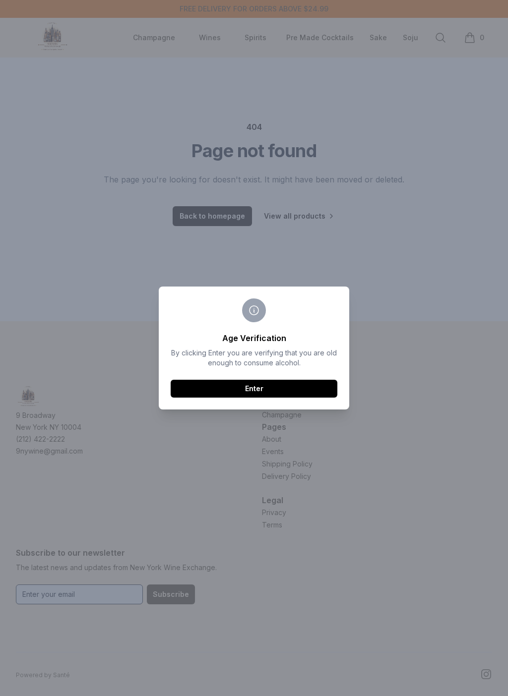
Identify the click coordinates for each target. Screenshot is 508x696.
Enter (254, 388)
